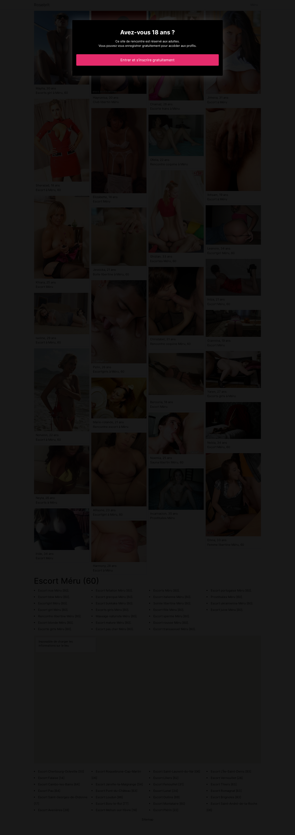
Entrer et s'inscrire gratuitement (147, 60)
